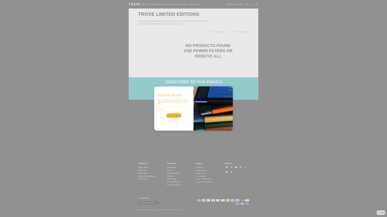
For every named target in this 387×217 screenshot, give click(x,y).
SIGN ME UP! (174, 115)
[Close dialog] (230, 88)
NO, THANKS (174, 121)
